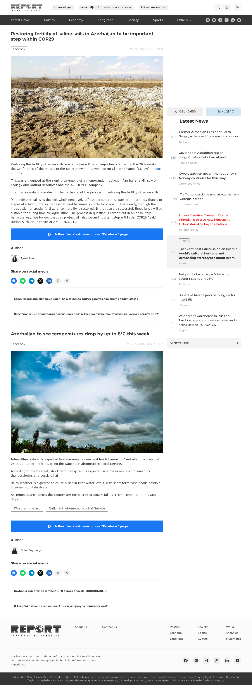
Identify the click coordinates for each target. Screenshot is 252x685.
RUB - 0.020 (187, 111)
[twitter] (227, 20)
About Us (81, 627)
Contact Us (109, 627)
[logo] (27, 7)
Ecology (19, 49)
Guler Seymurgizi (32, 550)
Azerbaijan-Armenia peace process (106, 7)
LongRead (177, 638)
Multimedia (233, 638)
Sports (202, 632)
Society (203, 627)
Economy (176, 632)
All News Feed (179, 342)
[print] (58, 281)
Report (156, 168)
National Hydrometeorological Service (77, 508)
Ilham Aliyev (63, 7)
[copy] (67, 281)
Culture (203, 638)
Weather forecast (27, 508)
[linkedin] (233, 20)
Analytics (232, 632)
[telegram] (220, 20)
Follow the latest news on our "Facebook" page (91, 234)
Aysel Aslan (28, 258)
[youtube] (239, 20)
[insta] (214, 20)
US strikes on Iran (153, 7)
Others (182, 20)
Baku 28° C (226, 111)
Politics (174, 627)
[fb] (208, 20)
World (230, 627)
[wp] (23, 281)
